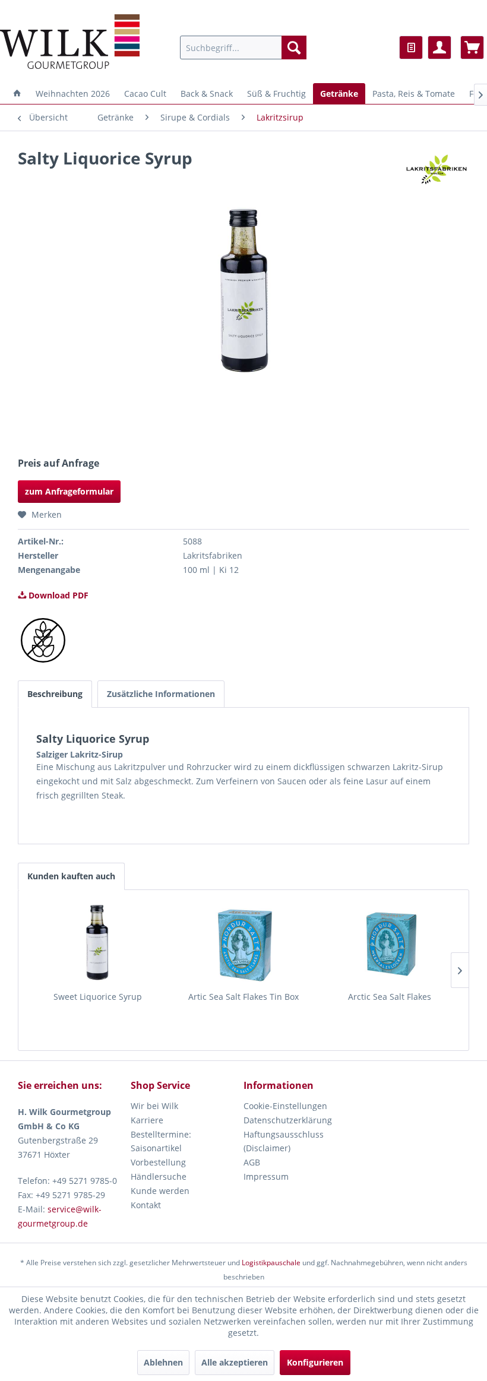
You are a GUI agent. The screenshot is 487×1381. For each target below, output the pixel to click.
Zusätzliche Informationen (161, 693)
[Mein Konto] (439, 47)
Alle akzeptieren (234, 1362)
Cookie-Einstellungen (285, 1105)
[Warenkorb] (472, 47)
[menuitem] (243, 47)
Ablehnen (163, 1362)
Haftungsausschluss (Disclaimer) (284, 1141)
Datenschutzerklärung (288, 1120)
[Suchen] (294, 47)
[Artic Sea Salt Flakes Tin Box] (243, 943)
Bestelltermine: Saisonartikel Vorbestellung (161, 1148)
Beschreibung (55, 693)
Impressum (266, 1176)
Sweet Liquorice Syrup (97, 996)
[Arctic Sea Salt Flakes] (389, 943)
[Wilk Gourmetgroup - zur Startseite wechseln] (70, 41)
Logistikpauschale (271, 1263)
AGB (252, 1162)
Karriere (147, 1120)
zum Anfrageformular (69, 491)
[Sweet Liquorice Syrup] (97, 943)
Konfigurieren (315, 1362)
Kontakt (146, 1205)
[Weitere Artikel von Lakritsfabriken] (436, 170)
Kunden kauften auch (71, 876)
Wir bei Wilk (154, 1105)
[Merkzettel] (411, 47)
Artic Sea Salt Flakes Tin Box (243, 996)
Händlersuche (158, 1176)
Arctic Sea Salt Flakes (389, 996)
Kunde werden (160, 1190)
